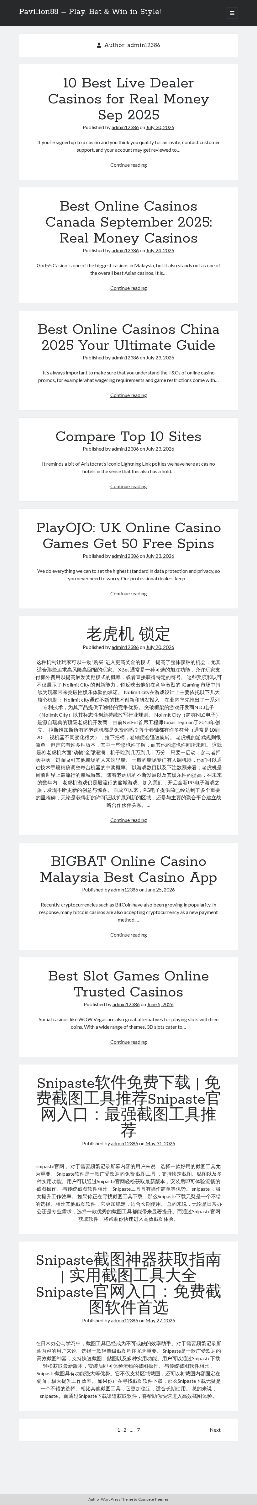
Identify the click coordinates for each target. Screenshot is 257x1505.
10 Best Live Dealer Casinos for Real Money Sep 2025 (128, 99)
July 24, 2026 (160, 250)
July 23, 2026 (160, 357)
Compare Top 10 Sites (128, 437)
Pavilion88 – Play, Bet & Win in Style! (90, 12)
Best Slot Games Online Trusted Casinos (128, 984)
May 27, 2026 (160, 1320)
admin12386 (125, 127)
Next (215, 1430)
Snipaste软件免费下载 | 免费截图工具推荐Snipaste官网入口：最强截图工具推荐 (128, 1107)
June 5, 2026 (160, 1004)
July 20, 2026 (160, 647)
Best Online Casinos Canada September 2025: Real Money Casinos (128, 222)
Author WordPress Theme (110, 1499)
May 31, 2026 (160, 1143)
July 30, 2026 (160, 127)
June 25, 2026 (160, 889)
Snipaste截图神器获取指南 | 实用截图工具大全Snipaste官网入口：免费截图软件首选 (128, 1285)
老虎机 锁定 (128, 635)
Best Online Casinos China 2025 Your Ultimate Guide (129, 338)
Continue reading (128, 165)
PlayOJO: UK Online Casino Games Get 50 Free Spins (128, 536)
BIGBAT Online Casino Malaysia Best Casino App (128, 870)
